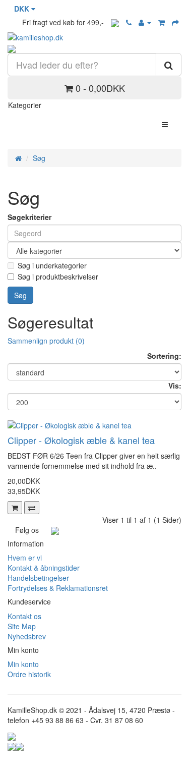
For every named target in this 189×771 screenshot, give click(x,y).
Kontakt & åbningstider (44, 568)
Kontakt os (24, 616)
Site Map (22, 626)
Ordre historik (29, 674)
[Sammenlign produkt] (31, 507)
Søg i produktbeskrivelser (58, 276)
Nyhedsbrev (27, 636)
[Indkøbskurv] (161, 22)
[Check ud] (175, 22)
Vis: (174, 385)
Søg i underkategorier (52, 265)
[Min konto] (145, 22)
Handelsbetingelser (38, 578)
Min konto (23, 664)
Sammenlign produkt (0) (46, 341)
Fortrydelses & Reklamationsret (58, 588)
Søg (39, 158)
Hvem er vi (25, 558)
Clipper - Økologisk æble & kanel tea (81, 440)
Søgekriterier (29, 217)
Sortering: (164, 356)
